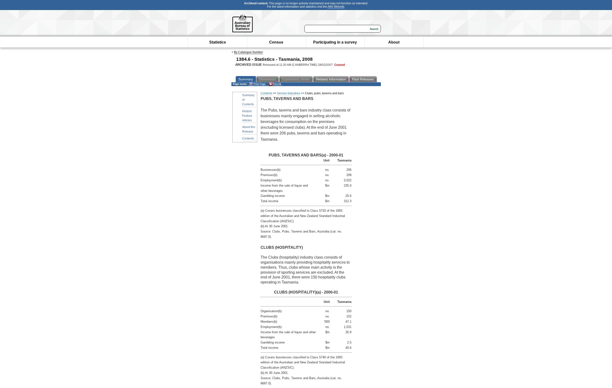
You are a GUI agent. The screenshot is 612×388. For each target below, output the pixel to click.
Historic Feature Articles (247, 116)
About (393, 42)
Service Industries (288, 93)
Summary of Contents (248, 100)
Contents (248, 138)
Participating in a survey (335, 42)
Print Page (259, 84)
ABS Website (336, 6)
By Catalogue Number (248, 52)
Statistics (217, 42)
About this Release (248, 129)
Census (276, 42)
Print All (277, 84)
